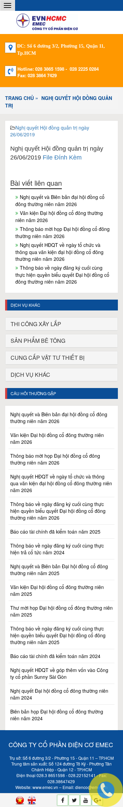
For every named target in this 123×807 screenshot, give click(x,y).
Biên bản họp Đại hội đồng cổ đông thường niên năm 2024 (56, 715)
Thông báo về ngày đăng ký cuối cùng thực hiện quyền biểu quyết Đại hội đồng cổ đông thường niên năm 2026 (62, 274)
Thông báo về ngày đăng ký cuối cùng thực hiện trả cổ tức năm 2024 (57, 549)
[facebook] (62, 800)
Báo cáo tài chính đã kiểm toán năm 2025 (55, 531)
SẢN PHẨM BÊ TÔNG (38, 340)
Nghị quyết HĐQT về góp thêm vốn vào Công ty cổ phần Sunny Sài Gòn (59, 673)
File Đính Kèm (62, 157)
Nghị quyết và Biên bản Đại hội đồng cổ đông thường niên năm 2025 (59, 569)
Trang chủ (19, 98)
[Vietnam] (20, 800)
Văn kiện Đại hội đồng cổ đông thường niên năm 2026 (59, 216)
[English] (32, 800)
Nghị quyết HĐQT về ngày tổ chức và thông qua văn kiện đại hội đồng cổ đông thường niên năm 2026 (59, 251)
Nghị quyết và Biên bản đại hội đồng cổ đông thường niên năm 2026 (60, 200)
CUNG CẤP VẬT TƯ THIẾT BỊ (47, 358)
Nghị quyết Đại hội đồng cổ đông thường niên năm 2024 (59, 694)
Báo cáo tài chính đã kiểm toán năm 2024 (55, 656)
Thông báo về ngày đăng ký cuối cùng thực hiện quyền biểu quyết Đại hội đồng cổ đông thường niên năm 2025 (58, 635)
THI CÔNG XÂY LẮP (36, 324)
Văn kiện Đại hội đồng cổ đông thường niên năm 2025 (57, 590)
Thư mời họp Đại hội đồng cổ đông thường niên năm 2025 (61, 611)
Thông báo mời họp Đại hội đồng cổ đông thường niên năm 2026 (62, 232)
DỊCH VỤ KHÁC (30, 375)
